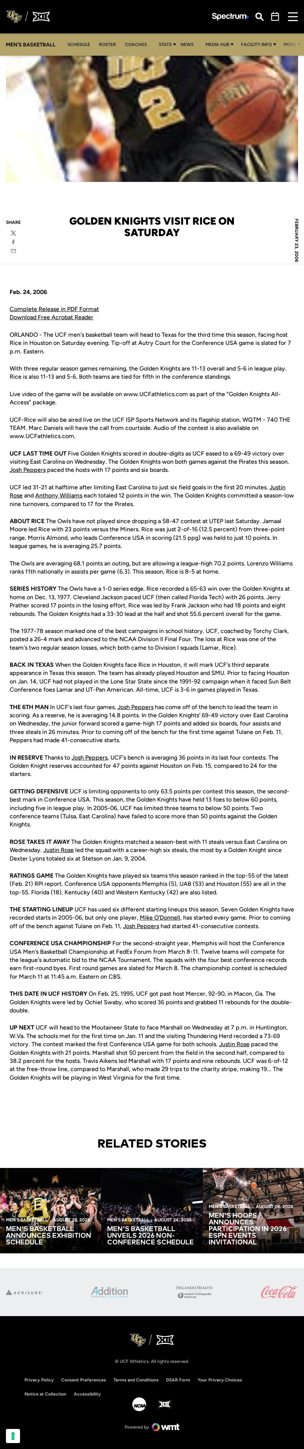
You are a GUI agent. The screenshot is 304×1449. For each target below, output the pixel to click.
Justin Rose (58, 850)
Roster (107, 44)
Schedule (78, 44)
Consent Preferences (83, 1380)
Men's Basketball (26, 1220)
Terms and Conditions (136, 1380)
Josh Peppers (28, 469)
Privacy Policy (39, 1380)
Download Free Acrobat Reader (51, 317)
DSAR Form (178, 1380)
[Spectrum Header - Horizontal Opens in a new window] (230, 17)
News (187, 44)
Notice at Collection (45, 1394)
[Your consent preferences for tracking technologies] (13, 1436)
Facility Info (256, 44)
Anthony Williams (58, 495)
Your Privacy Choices (220, 1380)
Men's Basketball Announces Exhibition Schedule (48, 1236)
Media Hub (217, 44)
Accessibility (87, 1394)
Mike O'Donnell (160, 917)
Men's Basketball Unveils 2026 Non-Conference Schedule (150, 1236)
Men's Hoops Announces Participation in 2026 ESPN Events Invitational (248, 1229)
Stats (165, 44)
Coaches (136, 44)
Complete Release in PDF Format (54, 309)
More (290, 44)
